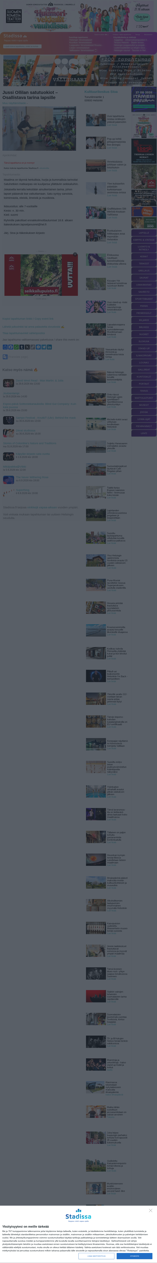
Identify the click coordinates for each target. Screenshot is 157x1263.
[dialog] (78, 1234)
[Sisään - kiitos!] (151, 1211)
